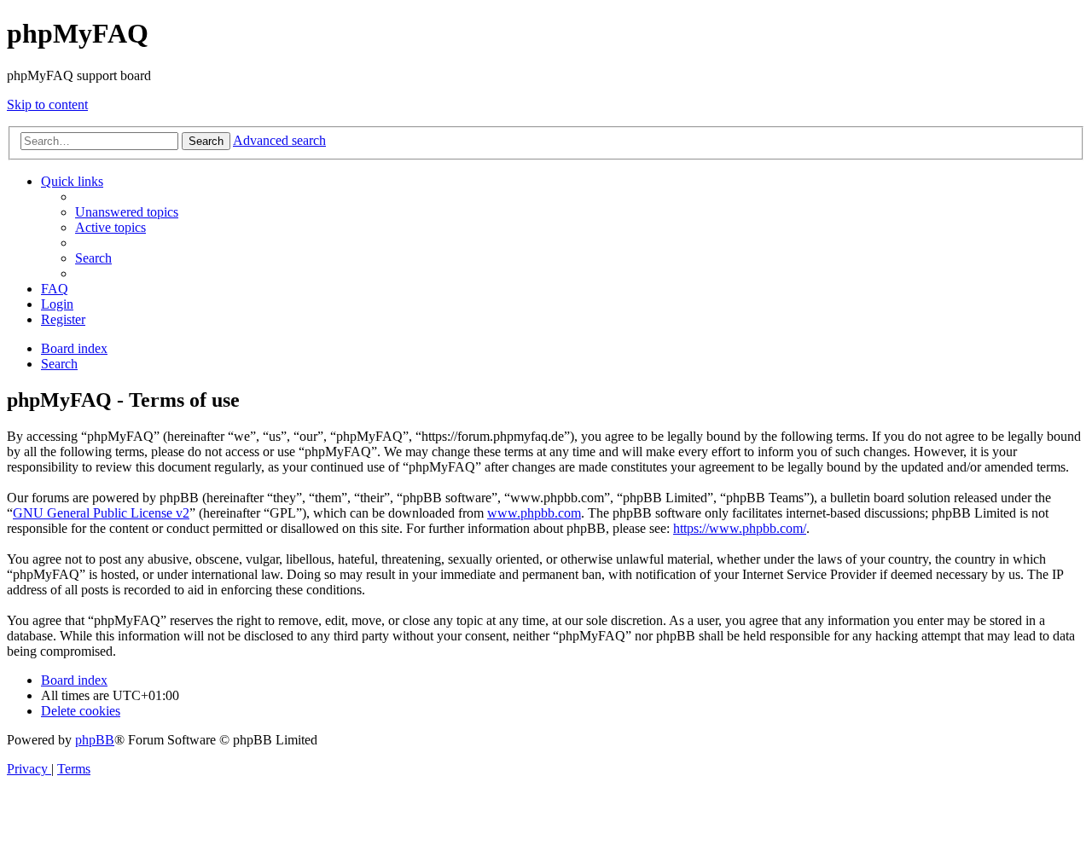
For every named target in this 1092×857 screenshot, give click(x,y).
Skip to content (47, 104)
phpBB (94, 740)
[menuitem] (126, 212)
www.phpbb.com (534, 513)
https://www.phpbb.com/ (739, 528)
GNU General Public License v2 (101, 513)
